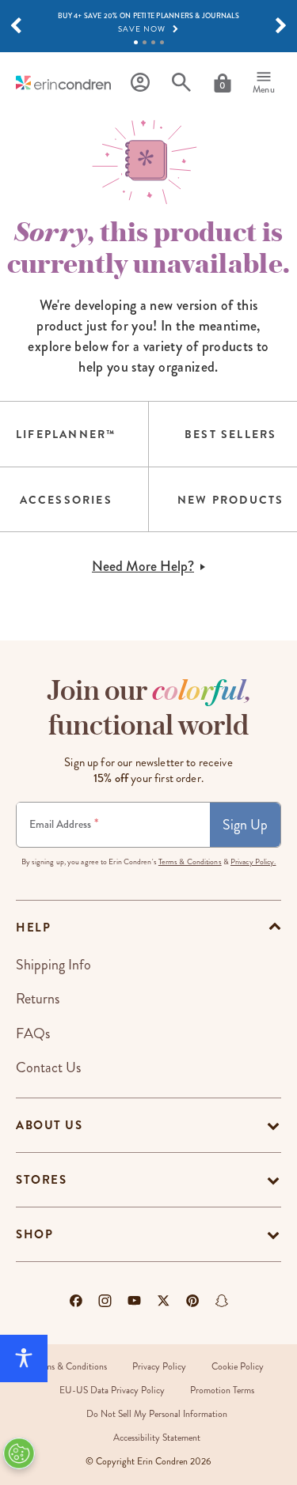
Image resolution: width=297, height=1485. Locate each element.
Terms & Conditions (190, 861)
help (33, 927)
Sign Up (245, 824)
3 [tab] (153, 42)
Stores (41, 1179)
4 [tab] (162, 42)
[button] (16, 26)
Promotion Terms (222, 1390)
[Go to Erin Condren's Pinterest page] (193, 1300)
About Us (49, 1125)
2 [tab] (145, 42)
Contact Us (48, 1067)
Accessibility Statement (156, 1438)
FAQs (33, 1033)
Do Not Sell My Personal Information (156, 1414)
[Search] (181, 82)
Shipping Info (53, 964)
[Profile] (140, 82)
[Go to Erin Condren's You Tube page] (134, 1300)
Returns (37, 998)
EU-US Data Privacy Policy (112, 1390)
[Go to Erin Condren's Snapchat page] (221, 1300)
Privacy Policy (159, 1367)
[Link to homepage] (63, 83)
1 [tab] (136, 42)
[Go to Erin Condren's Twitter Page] (163, 1300)
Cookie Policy (237, 1367)
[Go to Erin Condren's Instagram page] (105, 1300)
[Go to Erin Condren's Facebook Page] (76, 1300)
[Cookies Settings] (19, 1453)
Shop (34, 1234)
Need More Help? (143, 566)
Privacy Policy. (253, 861)
